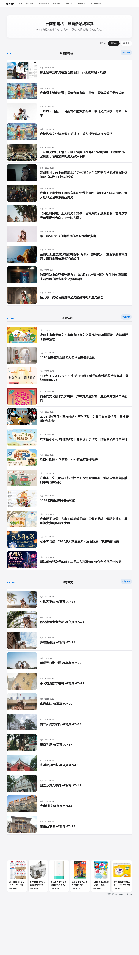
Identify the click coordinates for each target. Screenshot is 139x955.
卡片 (126, 43)
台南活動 (29, 3)
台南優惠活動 (96, 3)
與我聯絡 (37, 929)
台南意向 (10, 3)
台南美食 (69, 3)
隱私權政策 (49, 929)
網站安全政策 (75, 929)
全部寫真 (126, 581)
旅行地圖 (56, 3)
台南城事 (82, 3)
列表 (114, 43)
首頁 (20, 3)
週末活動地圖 (44, 3)
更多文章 (126, 52)
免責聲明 (63, 929)
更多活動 (126, 317)
